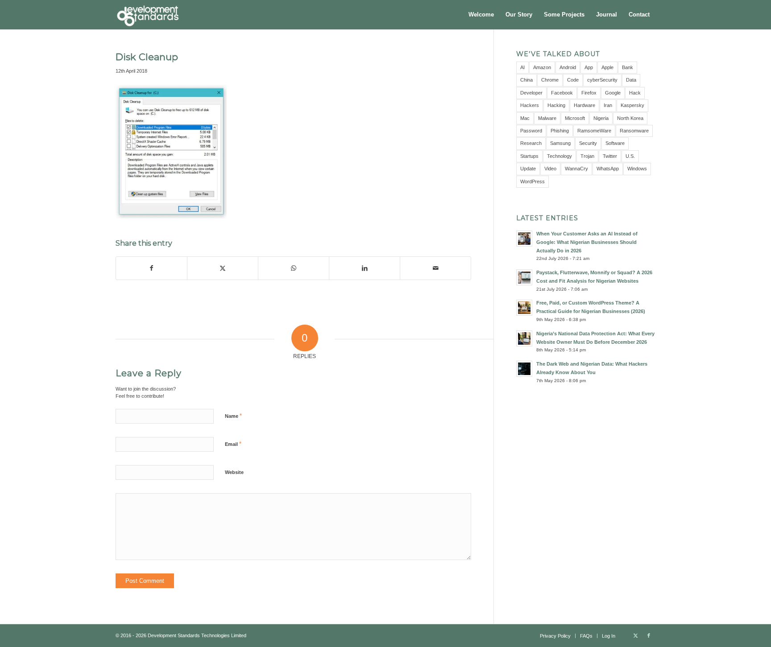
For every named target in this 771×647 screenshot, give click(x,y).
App (588, 67)
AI (522, 67)
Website (234, 472)
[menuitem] (481, 14)
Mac (525, 118)
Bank (627, 67)
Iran (608, 105)
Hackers (529, 105)
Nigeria (601, 118)
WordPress (532, 181)
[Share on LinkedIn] (364, 268)
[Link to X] (635, 635)
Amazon (542, 67)
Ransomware (634, 130)
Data (631, 79)
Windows (637, 168)
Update (528, 168)
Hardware (584, 105)
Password (531, 130)
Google (613, 92)
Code (573, 79)
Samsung (560, 143)
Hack (635, 92)
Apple (607, 67)
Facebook (562, 92)
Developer (531, 92)
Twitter (610, 156)
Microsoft (575, 118)
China (526, 79)
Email (233, 444)
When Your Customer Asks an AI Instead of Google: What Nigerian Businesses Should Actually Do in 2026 (587, 242)
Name (233, 415)
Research (531, 143)
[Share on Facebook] (151, 268)
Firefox (589, 92)
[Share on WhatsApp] (293, 268)
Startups (529, 156)
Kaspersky (632, 105)
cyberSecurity (602, 79)
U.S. (630, 156)
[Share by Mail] (435, 268)
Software (615, 143)
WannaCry (576, 168)
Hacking (556, 105)
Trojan (587, 156)
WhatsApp (608, 168)
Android (568, 67)
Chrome (550, 79)
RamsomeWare (594, 130)
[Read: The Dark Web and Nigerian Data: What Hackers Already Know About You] (524, 369)
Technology (559, 156)
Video (550, 168)
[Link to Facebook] (648, 635)
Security (588, 143)
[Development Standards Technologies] (148, 14)
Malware (547, 118)
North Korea (630, 118)
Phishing (560, 130)
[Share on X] (222, 268)
